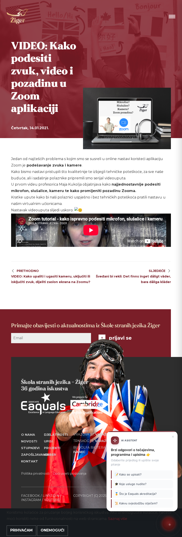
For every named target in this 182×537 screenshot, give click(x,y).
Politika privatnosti (35, 474)
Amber (50, 455)
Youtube (52, 500)
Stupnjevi (30, 448)
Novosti (29, 441)
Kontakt (29, 461)
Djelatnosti (55, 435)
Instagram (31, 500)
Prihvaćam (21, 530)
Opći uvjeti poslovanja (69, 474)
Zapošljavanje (32, 455)
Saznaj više (117, 519)
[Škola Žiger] (18, 16)
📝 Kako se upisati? (128, 474)
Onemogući (52, 530)
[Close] (173, 437)
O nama (28, 435)
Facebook (30, 496)
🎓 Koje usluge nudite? (130, 484)
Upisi (48, 441)
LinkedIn (51, 496)
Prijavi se (120, 338)
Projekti (52, 448)
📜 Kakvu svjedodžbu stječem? (136, 503)
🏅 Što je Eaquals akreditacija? (136, 493)
